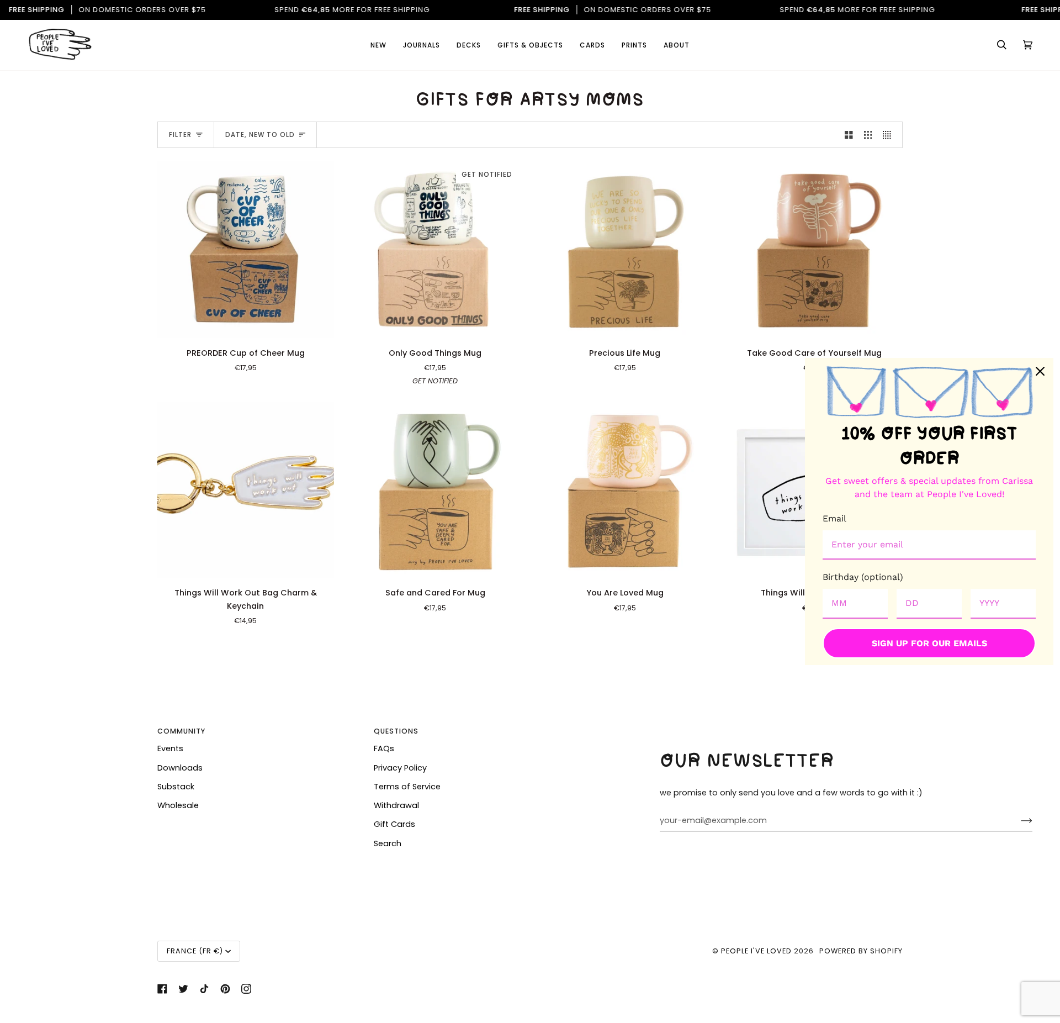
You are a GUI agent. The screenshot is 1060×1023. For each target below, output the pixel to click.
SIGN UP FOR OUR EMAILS (929, 643)
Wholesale (178, 805)
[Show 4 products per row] (889, 134)
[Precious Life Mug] (625, 249)
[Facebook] (162, 989)
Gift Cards (394, 824)
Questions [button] (396, 731)
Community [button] (181, 731)
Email (834, 518)
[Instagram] (246, 989)
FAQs (384, 748)
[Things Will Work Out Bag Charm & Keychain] (245, 490)
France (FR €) (195, 951)
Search (387, 843)
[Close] (1040, 371)
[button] (592, 45)
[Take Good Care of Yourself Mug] (815, 249)
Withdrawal (396, 805)
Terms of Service (407, 786)
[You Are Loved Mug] (625, 490)
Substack (175, 786)
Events (170, 748)
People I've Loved (756, 951)
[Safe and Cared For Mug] (435, 490)
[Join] (1017, 820)
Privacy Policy (400, 767)
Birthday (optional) (863, 577)
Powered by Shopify (861, 951)
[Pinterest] (225, 989)
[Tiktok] (204, 989)
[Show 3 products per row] (868, 134)
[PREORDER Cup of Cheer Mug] (245, 249)
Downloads (180, 767)
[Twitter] (183, 989)
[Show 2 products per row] (848, 134)
